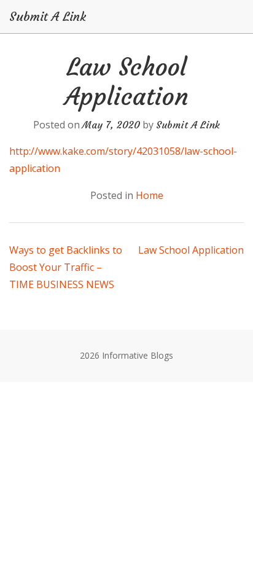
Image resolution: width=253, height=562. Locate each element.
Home (149, 195)
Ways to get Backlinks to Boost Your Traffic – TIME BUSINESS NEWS (65, 267)
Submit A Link (47, 16)
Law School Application (191, 250)
